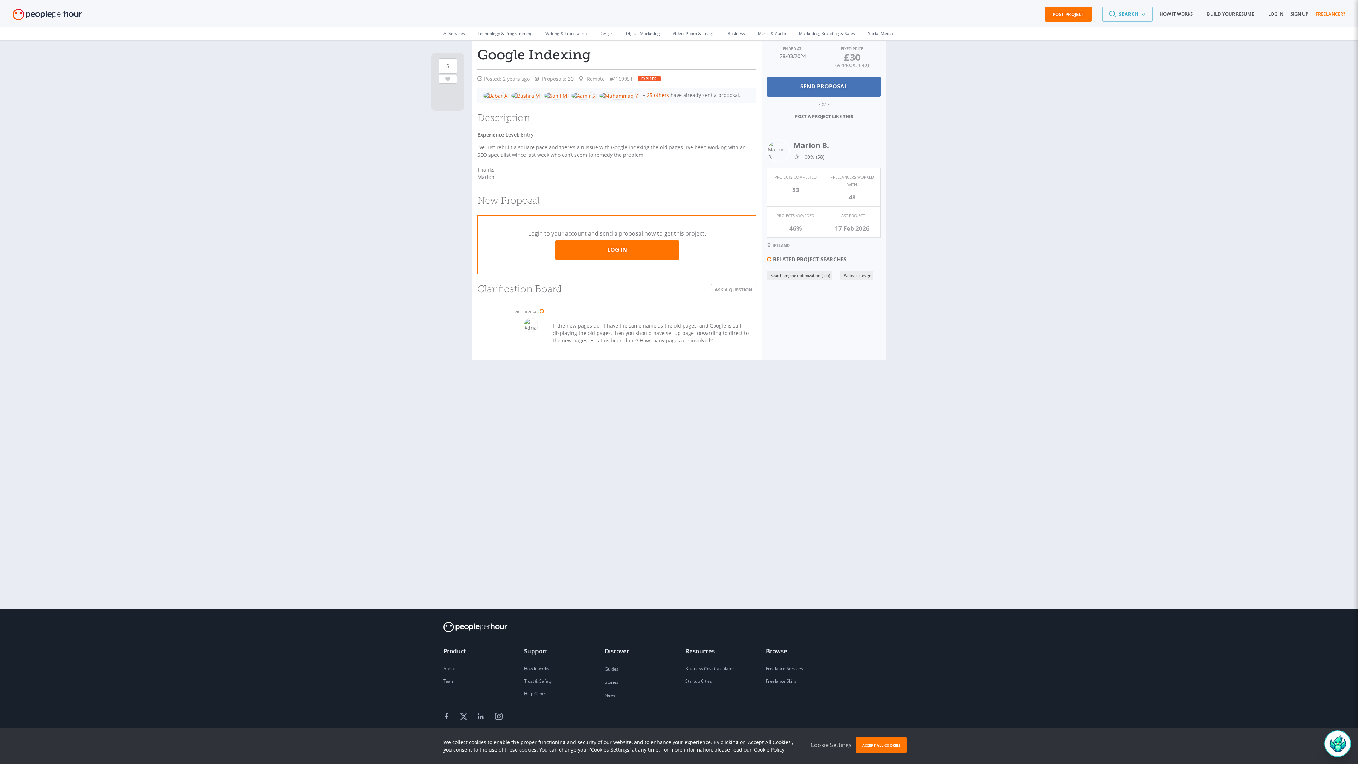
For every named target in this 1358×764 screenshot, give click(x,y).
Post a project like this (824, 116)
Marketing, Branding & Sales (827, 33)
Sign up (1299, 14)
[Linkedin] (481, 716)
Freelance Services (784, 669)
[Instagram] (498, 716)
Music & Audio (772, 33)
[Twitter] (464, 716)
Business (736, 33)
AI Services (454, 33)
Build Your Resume (1230, 14)
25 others (658, 95)
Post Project (1068, 14)
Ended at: (792, 48)
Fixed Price (852, 48)
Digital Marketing (643, 33)
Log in (1275, 14)
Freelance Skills (781, 681)
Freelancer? (1330, 14)
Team (448, 681)
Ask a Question (734, 289)
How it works (1176, 14)
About (449, 669)
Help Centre (536, 693)
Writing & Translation (566, 33)
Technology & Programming (505, 33)
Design (606, 33)
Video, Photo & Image (694, 33)
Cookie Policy (769, 749)
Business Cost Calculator (709, 669)
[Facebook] (447, 716)
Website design (857, 275)
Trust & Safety (538, 681)
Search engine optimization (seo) (800, 275)
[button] (1127, 14)
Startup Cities (698, 681)
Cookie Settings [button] (831, 745)
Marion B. (811, 145)
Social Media (880, 33)
